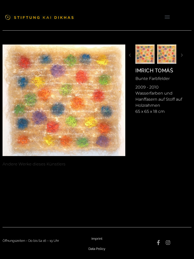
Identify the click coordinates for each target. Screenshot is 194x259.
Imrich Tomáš (154, 71)
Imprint (96, 239)
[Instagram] (168, 242)
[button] (167, 17)
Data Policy (96, 249)
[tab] (34, 164)
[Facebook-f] (158, 242)
